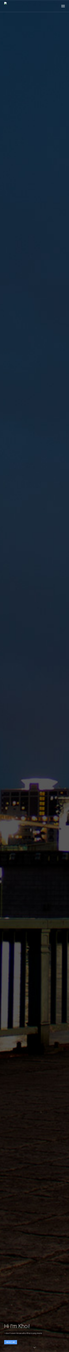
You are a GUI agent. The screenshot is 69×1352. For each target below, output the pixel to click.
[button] (63, 6)
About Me (10, 1342)
